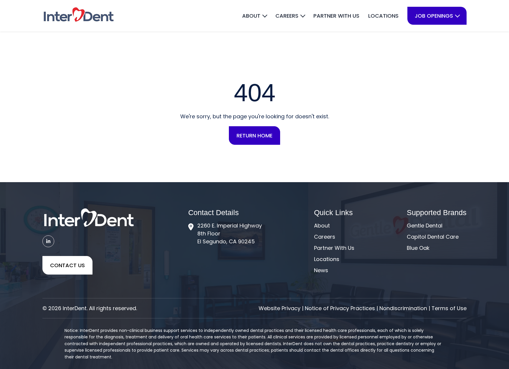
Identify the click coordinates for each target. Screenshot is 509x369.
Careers (324, 236)
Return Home (254, 135)
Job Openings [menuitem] (434, 15)
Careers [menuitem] (286, 15)
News (321, 270)
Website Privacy (279, 308)
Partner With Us (334, 248)
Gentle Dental (424, 225)
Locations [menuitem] (383, 15)
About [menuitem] (251, 15)
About (322, 225)
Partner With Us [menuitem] (336, 15)
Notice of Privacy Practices (340, 308)
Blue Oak (418, 248)
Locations (326, 259)
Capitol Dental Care (433, 236)
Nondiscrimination (403, 308)
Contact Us (67, 265)
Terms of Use (449, 308)
